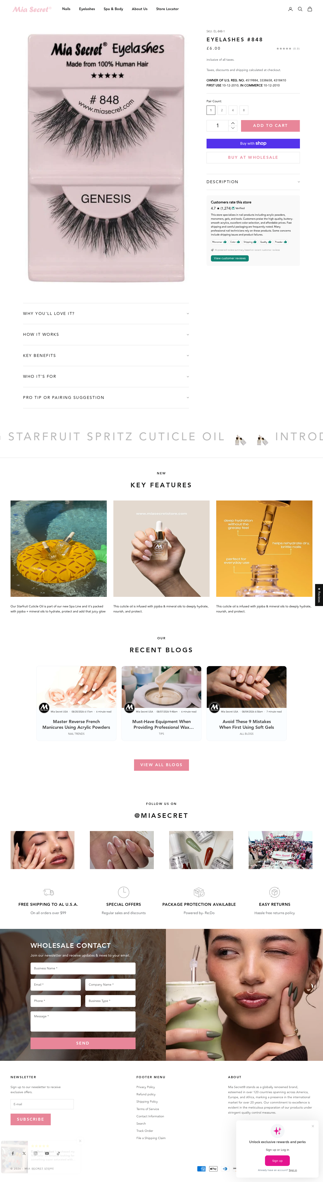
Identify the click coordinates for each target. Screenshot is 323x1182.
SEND (83, 1043)
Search (141, 1123)
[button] (88, 1141)
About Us (139, 9)
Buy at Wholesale (253, 157)
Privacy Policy (145, 1087)
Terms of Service (147, 1109)
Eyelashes (87, 9)
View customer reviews (230, 258)
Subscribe (30, 1119)
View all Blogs (161, 765)
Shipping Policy (147, 1101)
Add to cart (270, 125)
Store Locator (167, 9)
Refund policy (146, 1094)
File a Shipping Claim (151, 1138)
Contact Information (150, 1116)
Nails (66, 9)
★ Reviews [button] (319, 594)
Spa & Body (113, 9)
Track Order (144, 1131)
